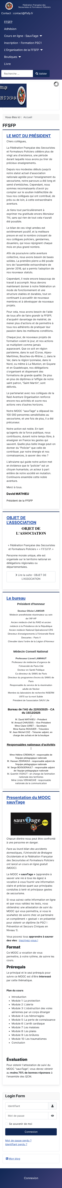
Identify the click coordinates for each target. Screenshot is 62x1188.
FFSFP (8, 22)
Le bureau (16, 598)
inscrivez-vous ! (28, 940)
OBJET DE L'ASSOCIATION (21, 520)
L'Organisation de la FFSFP (21, 50)
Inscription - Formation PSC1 (23, 43)
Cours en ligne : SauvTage (21, 36)
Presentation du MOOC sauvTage (29, 800)
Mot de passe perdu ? (18, 1140)
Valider (43, 73)
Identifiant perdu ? (16, 1144)
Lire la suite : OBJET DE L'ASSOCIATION (31, 576)
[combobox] (17, 73)
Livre (7, 63)
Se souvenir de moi (20, 1123)
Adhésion (10, 29)
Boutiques (10, 56)
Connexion (31, 1131)
